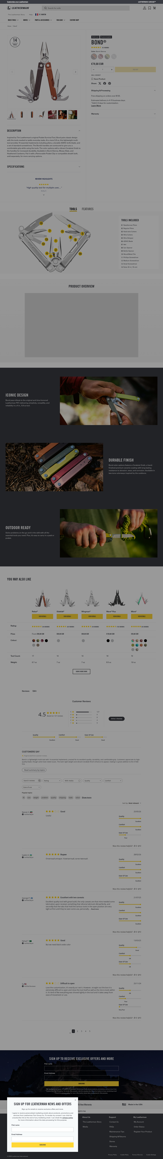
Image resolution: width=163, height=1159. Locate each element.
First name (15, 1125)
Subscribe (42, 1145)
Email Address (17, 1134)
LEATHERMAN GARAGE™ (147, 2)
